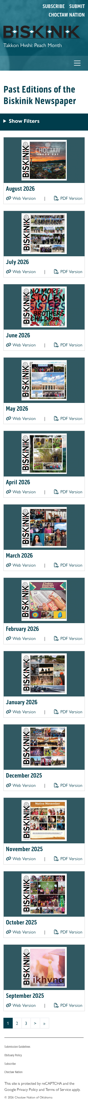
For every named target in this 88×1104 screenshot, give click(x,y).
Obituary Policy (13, 1055)
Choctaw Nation (67, 15)
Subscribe (54, 6)
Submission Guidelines (17, 1046)
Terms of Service (58, 1089)
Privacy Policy (27, 1089)
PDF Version (70, 198)
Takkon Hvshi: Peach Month (32, 44)
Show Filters (24, 121)
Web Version (23, 198)
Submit (77, 6)
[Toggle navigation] (77, 63)
